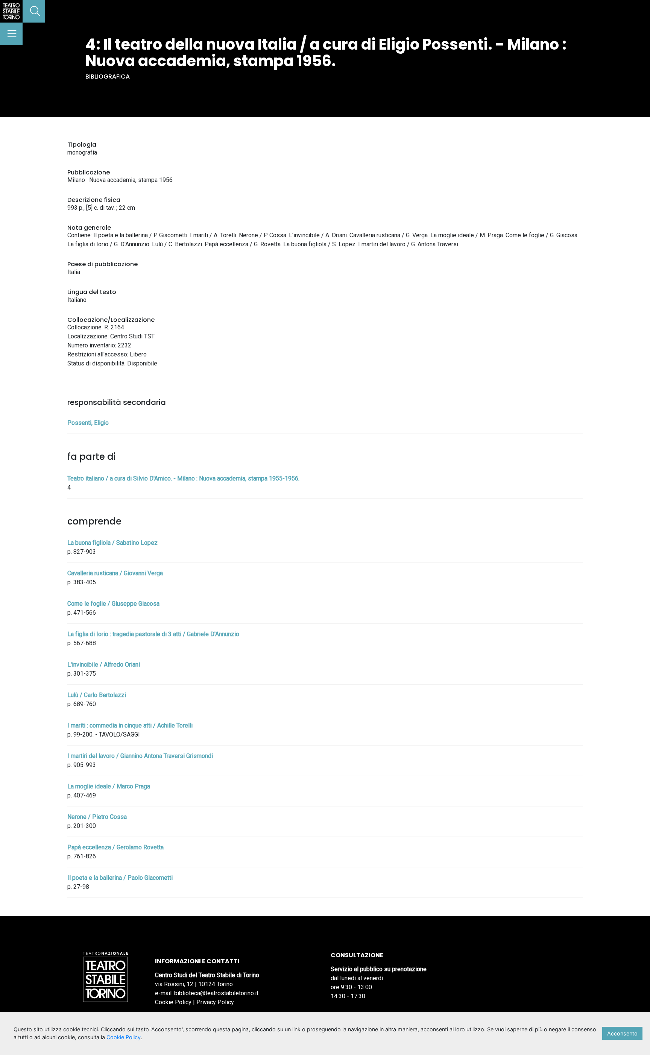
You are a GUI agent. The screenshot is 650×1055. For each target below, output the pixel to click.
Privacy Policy (215, 1002)
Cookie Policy (173, 1002)
